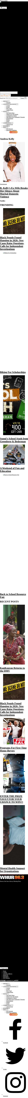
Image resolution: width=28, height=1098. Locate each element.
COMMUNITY (7, 123)
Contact (5, 972)
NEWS (5, 111)
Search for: (3, 98)
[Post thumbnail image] (14, 181)
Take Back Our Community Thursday (15, 117)
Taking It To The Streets (12, 114)
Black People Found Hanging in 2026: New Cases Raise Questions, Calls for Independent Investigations (12, 243)
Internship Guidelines (11, 130)
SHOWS (5, 101)
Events (8, 107)
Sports (7, 121)
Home (4, 971)
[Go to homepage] (12, 878)
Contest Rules (9, 110)
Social (3, 8)
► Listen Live (13, 132)
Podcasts (8, 102)
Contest (8, 105)
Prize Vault (9, 108)
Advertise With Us (7, 973)
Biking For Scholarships (13, 372)
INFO (4, 127)
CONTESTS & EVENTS (9, 104)
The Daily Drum (10, 113)
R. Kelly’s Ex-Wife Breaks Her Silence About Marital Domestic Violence (14, 192)
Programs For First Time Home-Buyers (13, 749)
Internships (5, 976)
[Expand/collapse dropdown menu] (9, 101)
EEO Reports (9, 129)
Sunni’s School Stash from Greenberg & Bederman (14, 440)
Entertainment (9, 118)
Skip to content (3, 0)
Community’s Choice (11, 115)
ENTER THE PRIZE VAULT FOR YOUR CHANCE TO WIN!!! (11, 799)
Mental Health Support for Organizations (12, 870)
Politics (8, 120)
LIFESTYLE (9, 124)
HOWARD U (6, 125)
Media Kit (5, 975)
